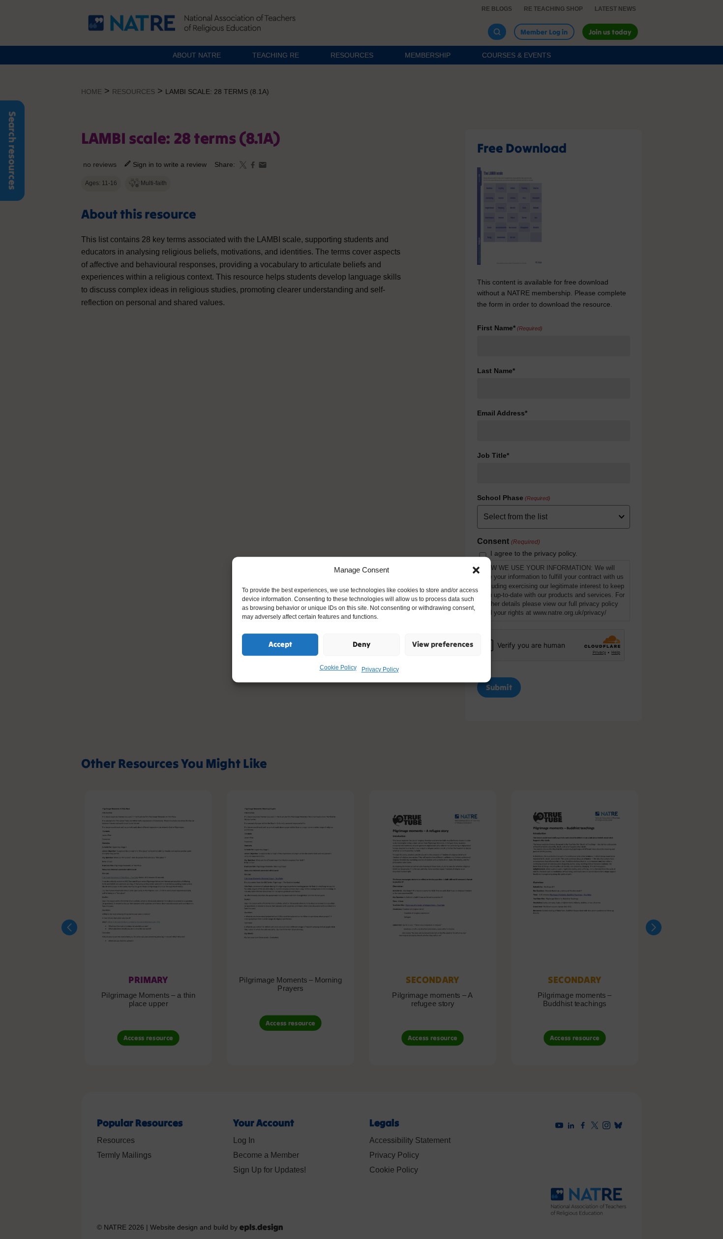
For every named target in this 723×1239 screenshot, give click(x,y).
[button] (476, 570)
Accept (280, 644)
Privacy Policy (380, 669)
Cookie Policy (338, 667)
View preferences (442, 644)
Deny (361, 644)
